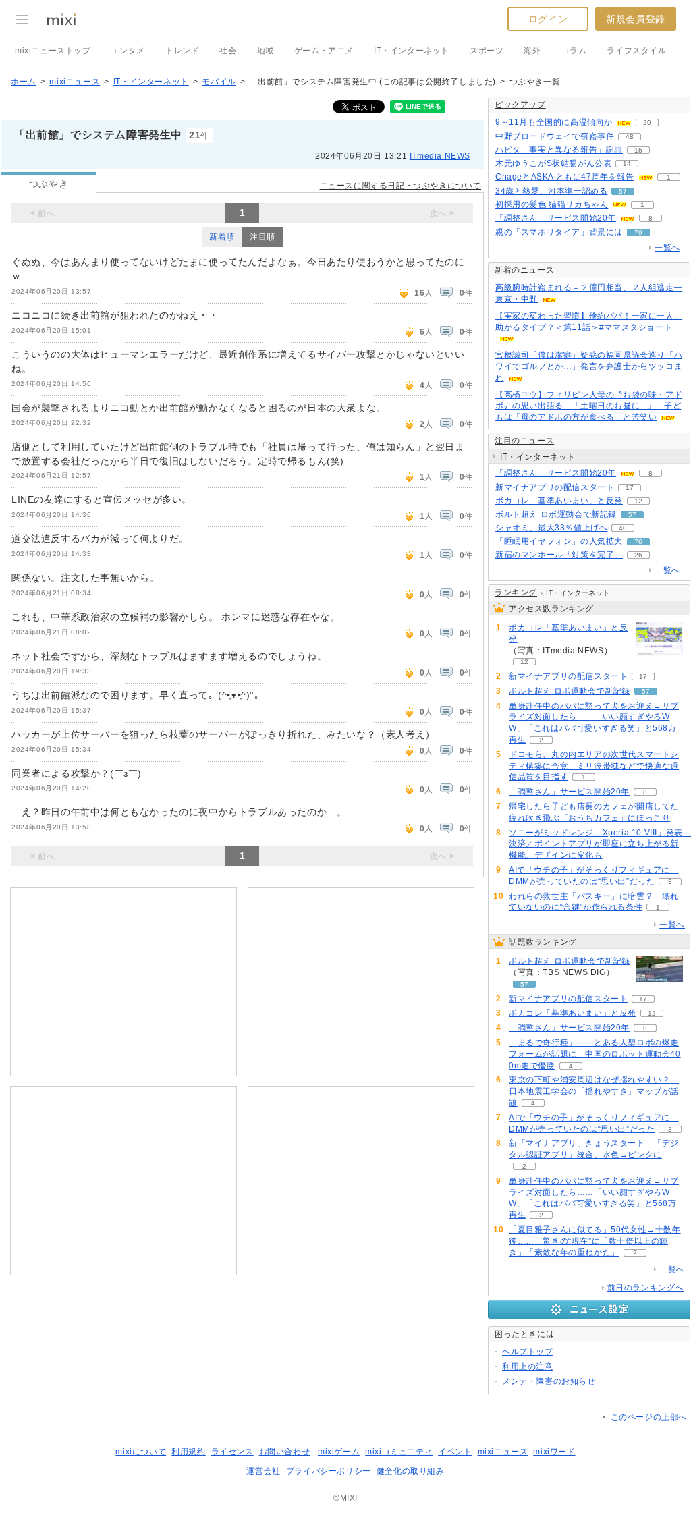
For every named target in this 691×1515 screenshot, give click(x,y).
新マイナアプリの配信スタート (554, 487)
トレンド (182, 50)
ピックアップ (520, 104)
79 (638, 232)
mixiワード (554, 1451)
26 (638, 555)
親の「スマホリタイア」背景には (559, 232)
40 (623, 528)
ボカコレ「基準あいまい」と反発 (559, 500)
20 (647, 122)
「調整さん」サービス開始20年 (555, 218)
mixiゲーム (339, 1451)
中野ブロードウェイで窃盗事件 (554, 136)
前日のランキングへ (645, 1287)
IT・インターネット (411, 50)
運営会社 (263, 1471)
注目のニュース (524, 440)
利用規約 (188, 1451)
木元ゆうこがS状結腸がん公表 (553, 163)
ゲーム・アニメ (324, 50)
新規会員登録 (635, 18)
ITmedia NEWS (440, 156)
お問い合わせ (284, 1451)
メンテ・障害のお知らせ (549, 1381)
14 (627, 163)
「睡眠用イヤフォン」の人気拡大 (559, 541)
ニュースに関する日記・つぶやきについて (400, 185)
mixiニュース (74, 81)
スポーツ (486, 50)
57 (623, 191)
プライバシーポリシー (328, 1471)
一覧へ (667, 247)
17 (630, 487)
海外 (532, 50)
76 (638, 541)
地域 (265, 50)
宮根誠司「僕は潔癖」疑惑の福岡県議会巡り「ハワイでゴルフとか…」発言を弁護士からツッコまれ (588, 366)
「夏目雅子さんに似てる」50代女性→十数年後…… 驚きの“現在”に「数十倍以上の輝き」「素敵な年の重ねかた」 (595, 1241)
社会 (227, 50)
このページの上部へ (649, 1417)
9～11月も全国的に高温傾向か (554, 122)
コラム (574, 50)
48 (630, 136)
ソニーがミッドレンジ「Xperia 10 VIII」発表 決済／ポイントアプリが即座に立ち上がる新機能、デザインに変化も (600, 844)
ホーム (23, 81)
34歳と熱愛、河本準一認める (551, 191)
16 (638, 150)
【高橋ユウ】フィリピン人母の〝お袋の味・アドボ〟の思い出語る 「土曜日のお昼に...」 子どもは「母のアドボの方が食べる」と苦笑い (588, 406)
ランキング (516, 592)
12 (638, 501)
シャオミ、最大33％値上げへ (551, 527)
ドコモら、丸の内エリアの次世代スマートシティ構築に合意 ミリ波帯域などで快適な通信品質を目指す (594, 766)
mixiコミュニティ (399, 1451)
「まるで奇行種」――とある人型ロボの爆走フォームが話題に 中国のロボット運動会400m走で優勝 (595, 1054)
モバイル (219, 81)
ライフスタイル (636, 50)
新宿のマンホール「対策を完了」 (559, 554)
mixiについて (140, 1451)
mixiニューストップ (53, 50)
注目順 (262, 237)
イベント (455, 1451)
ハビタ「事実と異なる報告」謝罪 (559, 150)
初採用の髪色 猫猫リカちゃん (551, 204)
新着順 (222, 237)
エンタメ (128, 50)
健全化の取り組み (411, 1471)
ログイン (548, 18)
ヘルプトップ (527, 1351)
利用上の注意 (527, 1366)
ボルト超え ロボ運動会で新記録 (556, 514)
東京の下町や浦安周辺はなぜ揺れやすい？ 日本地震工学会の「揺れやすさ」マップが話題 (594, 1091)
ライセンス (232, 1451)
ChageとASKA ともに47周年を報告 (564, 177)
